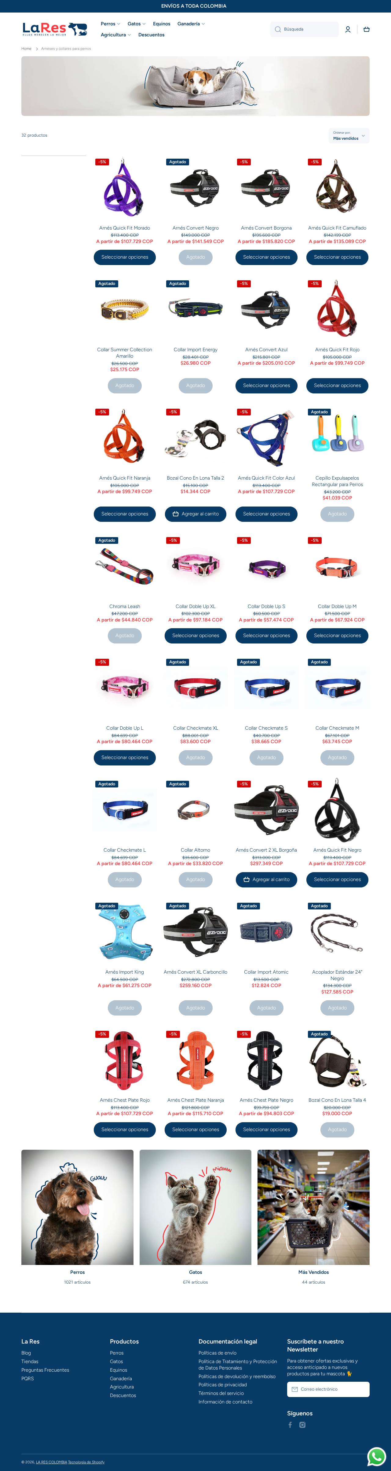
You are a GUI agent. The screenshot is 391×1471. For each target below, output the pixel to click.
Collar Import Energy (195, 349)
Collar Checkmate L (125, 850)
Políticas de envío (217, 1353)
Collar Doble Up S (266, 606)
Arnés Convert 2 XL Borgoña (266, 850)
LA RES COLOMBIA (51, 1462)
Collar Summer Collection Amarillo (124, 353)
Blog (26, 1353)
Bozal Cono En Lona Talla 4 (337, 1100)
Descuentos (123, 1395)
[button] (367, 29)
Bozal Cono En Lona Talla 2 (195, 478)
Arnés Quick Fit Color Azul (266, 478)
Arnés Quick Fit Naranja (124, 478)
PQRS (27, 1378)
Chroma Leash (124, 606)
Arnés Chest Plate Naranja (195, 1100)
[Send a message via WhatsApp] (377, 1457)
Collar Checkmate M (337, 728)
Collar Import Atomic (266, 972)
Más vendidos (345, 138)
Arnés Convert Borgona (266, 228)
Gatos (116, 1361)
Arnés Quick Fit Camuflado (337, 228)
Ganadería (121, 1378)
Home (26, 48)
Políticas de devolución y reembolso (237, 1376)
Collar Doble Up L (124, 728)
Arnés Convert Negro (196, 228)
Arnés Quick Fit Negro (337, 850)
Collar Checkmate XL (195, 728)
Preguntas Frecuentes (45, 1370)
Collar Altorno (195, 850)
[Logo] (55, 29)
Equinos (118, 1370)
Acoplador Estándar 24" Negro (337, 975)
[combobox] (304, 29)
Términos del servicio (221, 1393)
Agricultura (122, 1387)
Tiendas (29, 1361)
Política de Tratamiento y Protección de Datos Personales (238, 1365)
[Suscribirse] (362, 1389)
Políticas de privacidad (223, 1385)
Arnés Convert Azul (266, 349)
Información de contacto (225, 1402)
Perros (116, 1353)
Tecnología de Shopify (86, 1462)
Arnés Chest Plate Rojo (125, 1100)
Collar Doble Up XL (195, 606)
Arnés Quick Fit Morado (124, 228)
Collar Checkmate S (266, 728)
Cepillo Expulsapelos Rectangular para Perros (337, 481)
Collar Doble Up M (337, 606)
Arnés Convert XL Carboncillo (195, 972)
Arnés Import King (124, 972)
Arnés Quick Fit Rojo (337, 349)
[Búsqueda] (275, 29)
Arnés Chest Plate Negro (266, 1100)
